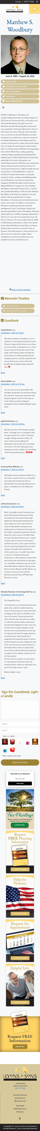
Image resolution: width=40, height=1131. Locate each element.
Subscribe (20, 783)
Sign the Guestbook (12, 91)
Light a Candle (11, 81)
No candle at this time (12, 756)
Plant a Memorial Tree (13, 101)
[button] (35, 9)
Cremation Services (20, 1095)
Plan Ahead (20, 1106)
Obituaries (20, 1112)
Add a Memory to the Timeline (16, 86)
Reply (3, 372)
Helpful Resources (20, 1109)
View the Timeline (12, 306)
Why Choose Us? (20, 1101)
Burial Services (20, 1098)
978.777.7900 (20, 1088)
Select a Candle (9, 736)
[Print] (3, 107)
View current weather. (21, 289)
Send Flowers (10, 96)
